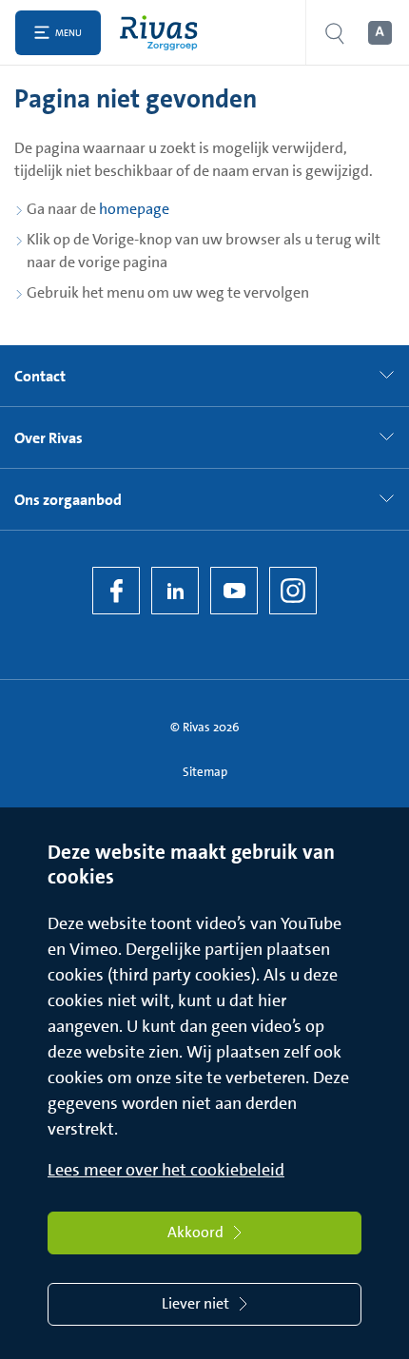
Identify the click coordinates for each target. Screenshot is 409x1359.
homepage (134, 209)
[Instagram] (293, 590)
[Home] (163, 32)
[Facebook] (116, 590)
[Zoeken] (334, 33)
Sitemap (205, 772)
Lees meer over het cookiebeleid (166, 1169)
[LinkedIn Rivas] (175, 590)
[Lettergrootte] (378, 33)
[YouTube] (234, 590)
